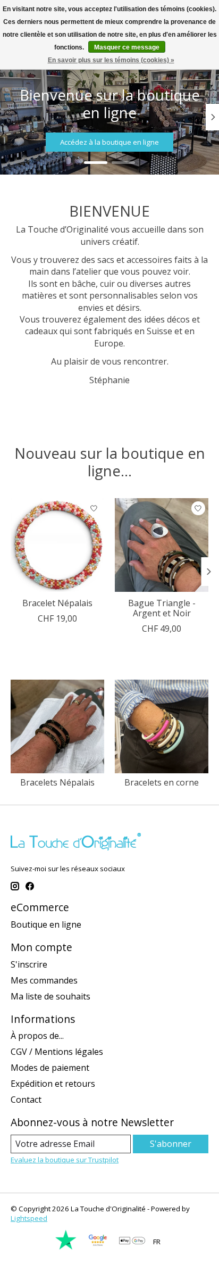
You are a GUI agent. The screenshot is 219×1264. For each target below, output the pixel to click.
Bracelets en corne (161, 782)
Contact (26, 1099)
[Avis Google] (97, 1247)
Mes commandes (44, 980)
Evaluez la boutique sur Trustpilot (65, 1159)
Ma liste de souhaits (50, 996)
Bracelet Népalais (57, 603)
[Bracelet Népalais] (57, 545)
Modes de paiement (50, 1067)
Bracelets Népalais (57, 782)
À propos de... (37, 1036)
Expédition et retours (53, 1083)
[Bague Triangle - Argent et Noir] (161, 545)
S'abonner (170, 1144)
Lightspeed (29, 1218)
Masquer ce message (126, 47)
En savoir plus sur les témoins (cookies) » (111, 60)
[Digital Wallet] (132, 1241)
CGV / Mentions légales (57, 1052)
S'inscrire (29, 964)
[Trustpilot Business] (66, 1247)
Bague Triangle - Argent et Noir (162, 608)
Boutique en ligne (46, 924)
